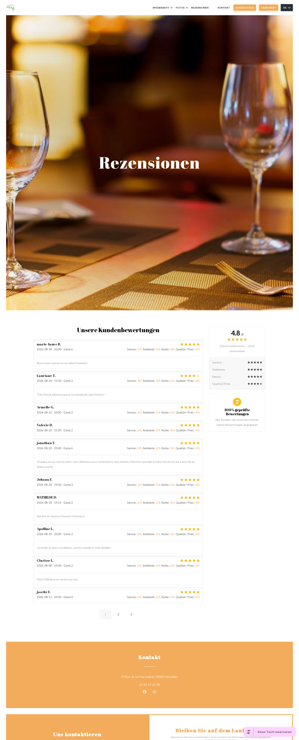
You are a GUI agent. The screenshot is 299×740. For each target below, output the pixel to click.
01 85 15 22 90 (149, 684)
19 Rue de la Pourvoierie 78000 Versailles (168, 676)
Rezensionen (199, 7)
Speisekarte (161, 7)
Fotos (180, 7)
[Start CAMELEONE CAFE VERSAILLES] (10, 7)
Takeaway (268, 7)
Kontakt (224, 7)
